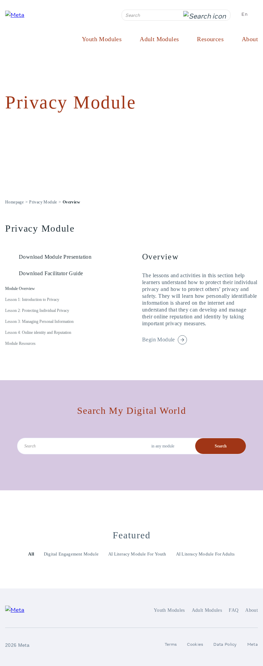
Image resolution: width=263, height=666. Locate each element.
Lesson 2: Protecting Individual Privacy (37, 310)
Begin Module (158, 339)
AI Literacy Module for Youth (137, 554)
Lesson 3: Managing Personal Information (39, 321)
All (31, 554)
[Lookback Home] (20, 15)
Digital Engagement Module (71, 554)
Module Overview (20, 288)
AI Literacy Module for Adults (205, 554)
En (244, 14)
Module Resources (20, 343)
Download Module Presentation (55, 257)
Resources (210, 39)
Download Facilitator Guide (51, 273)
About (250, 39)
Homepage (14, 202)
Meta (252, 644)
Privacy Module (43, 202)
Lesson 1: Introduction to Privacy (32, 299)
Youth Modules (102, 39)
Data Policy (225, 644)
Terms (171, 644)
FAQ (233, 610)
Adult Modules (159, 39)
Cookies (195, 644)
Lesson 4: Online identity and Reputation (38, 332)
